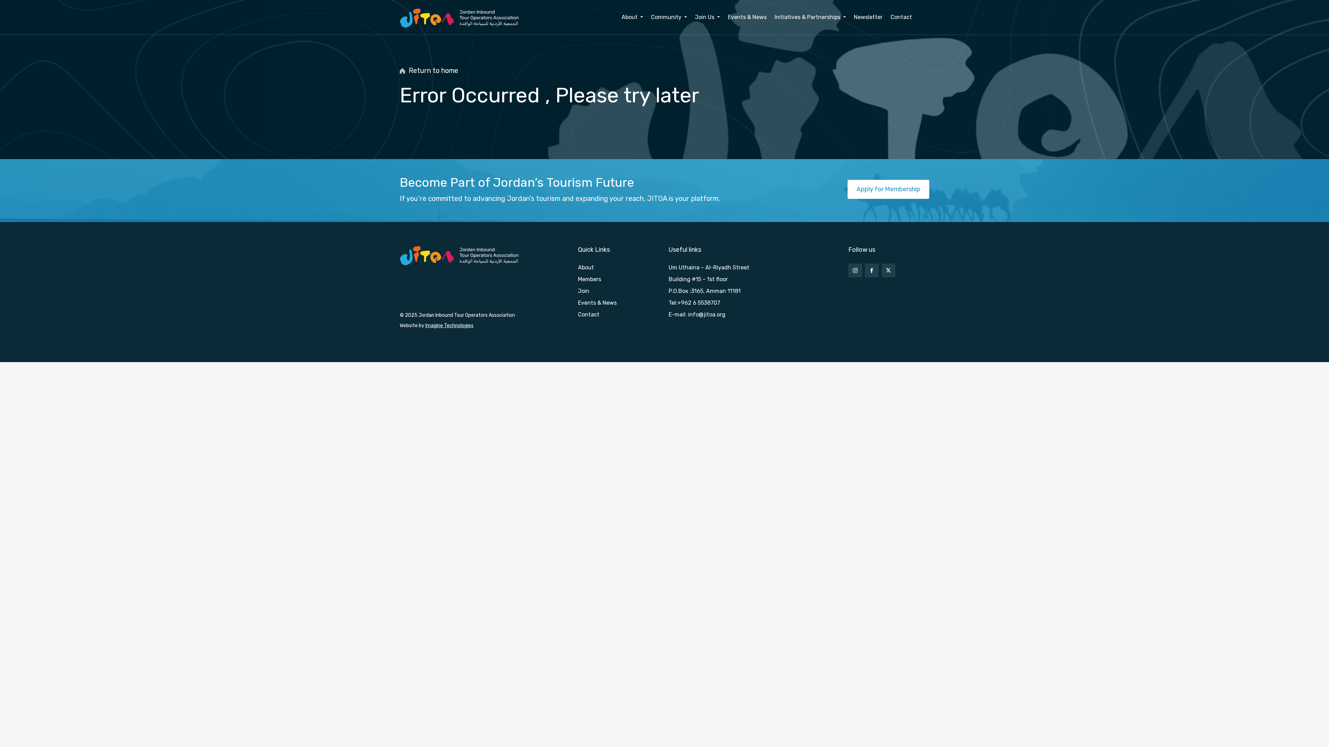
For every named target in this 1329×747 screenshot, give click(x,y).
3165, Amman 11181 (716, 291)
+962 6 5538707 (698, 302)
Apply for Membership (888, 189)
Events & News (747, 17)
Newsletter (868, 17)
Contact (901, 17)
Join (583, 291)
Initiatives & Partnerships (808, 17)
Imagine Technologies (449, 326)
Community (667, 17)
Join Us (705, 17)
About (630, 17)
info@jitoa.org (706, 314)
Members (589, 279)
